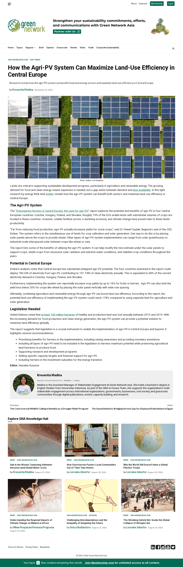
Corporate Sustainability (107, 47)
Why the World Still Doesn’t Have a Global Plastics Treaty (148, 440)
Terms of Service (15, 547)
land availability (142, 190)
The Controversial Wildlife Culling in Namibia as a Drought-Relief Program (49, 407)
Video (82, 47)
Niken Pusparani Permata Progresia (33, 527)
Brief (41, 47)
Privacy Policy (31, 547)
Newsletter (45, 547)
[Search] (173, 48)
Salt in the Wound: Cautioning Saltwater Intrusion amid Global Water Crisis (35, 440)
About (134, 3)
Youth (91, 47)
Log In (170, 3)
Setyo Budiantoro (80, 527)
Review (73, 47)
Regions (29, 47)
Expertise (143, 3)
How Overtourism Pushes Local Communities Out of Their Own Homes (92, 440)
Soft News (35, 59)
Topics (19, 47)
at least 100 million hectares (58, 314)
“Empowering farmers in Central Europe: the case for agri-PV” (52, 211)
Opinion (50, 47)
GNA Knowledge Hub (18, 59)
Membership (157, 3)
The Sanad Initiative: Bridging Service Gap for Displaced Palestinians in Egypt (132, 407)
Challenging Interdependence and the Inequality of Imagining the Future (92, 495)
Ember (50, 194)
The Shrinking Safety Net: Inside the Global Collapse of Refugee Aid (148, 495)
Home (11, 47)
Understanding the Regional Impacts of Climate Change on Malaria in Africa (35, 495)
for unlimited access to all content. (122, 562)
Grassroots (62, 47)
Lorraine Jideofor (80, 472)
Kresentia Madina (22, 89)
